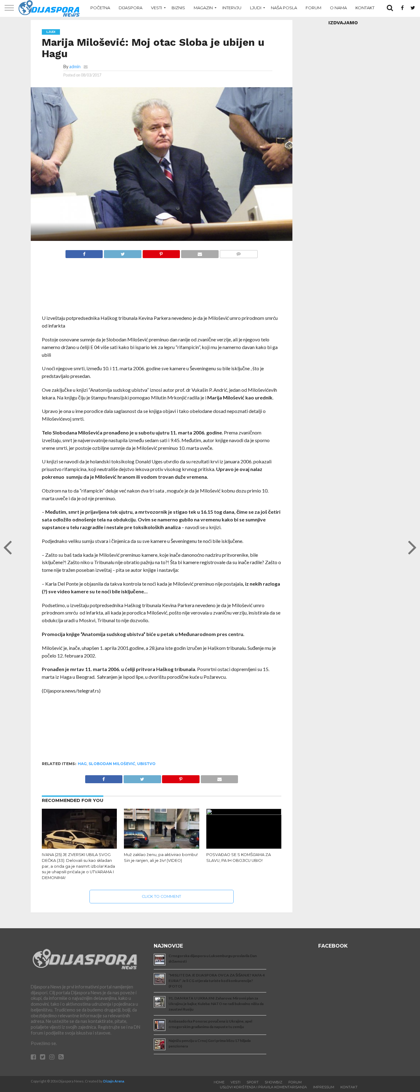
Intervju (231, 7)
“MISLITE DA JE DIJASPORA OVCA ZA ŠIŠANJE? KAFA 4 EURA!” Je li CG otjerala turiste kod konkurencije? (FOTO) (216, 980)
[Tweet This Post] (122, 252)
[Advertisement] (162, 289)
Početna (100, 7)
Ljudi (255, 7)
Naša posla (284, 7)
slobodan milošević (112, 763)
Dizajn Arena (113, 1081)
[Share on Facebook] (84, 252)
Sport (253, 1082)
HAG (82, 763)
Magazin (203, 7)
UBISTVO (146, 763)
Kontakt (364, 7)
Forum (313, 7)
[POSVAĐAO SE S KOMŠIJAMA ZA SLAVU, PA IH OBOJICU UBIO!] (244, 813)
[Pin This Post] (161, 252)
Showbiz (273, 1082)
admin (75, 66)
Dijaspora (130, 7)
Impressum (323, 1087)
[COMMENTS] (239, 252)
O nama (338, 7)
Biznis (178, 7)
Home (219, 1082)
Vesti (156, 7)
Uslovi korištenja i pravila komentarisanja (263, 1087)
